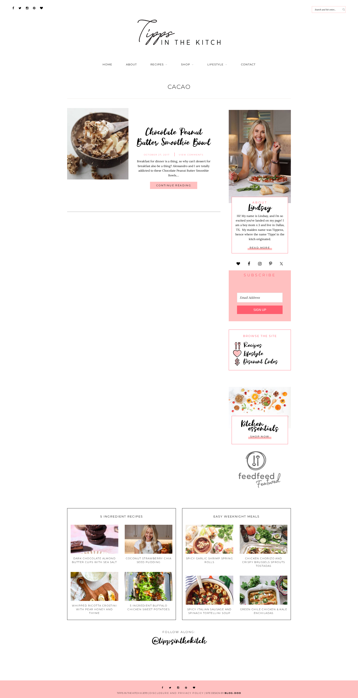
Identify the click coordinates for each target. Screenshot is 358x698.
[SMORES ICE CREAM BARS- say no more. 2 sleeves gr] (328, 663)
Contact (248, 64)
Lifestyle (215, 64)
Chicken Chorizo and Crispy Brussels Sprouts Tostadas (263, 562)
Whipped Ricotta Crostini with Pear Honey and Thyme (94, 609)
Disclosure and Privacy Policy (176, 693)
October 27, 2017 (157, 154)
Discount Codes (259, 361)
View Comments (191, 154)
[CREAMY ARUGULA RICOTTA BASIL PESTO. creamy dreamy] (268, 663)
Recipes (157, 64)
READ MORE (260, 247)
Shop (185, 64)
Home (107, 64)
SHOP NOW (259, 436)
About (131, 64)
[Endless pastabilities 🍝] (149, 663)
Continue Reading (173, 185)
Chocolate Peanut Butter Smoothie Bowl (174, 136)
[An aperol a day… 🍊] (209, 663)
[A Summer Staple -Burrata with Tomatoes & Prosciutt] (30, 663)
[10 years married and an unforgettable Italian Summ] (89, 663)
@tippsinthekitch (179, 640)
